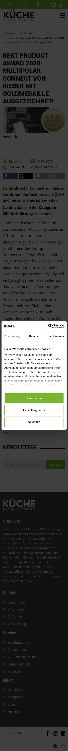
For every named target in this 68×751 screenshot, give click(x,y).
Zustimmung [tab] (12, 336)
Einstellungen (32, 409)
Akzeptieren (34, 398)
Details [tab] (33, 336)
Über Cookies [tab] (55, 336)
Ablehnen (34, 421)
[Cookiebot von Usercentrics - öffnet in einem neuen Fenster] (48, 326)
